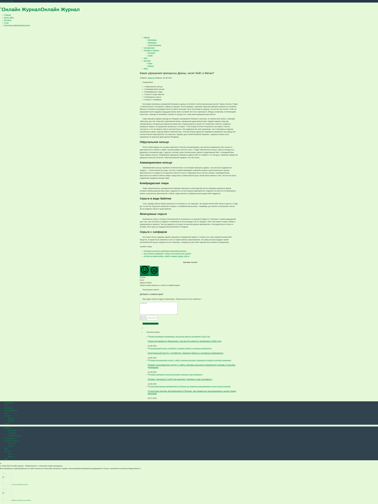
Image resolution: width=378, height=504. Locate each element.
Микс (146, 69)
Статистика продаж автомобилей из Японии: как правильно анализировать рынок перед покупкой (192, 392)
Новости (151, 78)
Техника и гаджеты (151, 50)
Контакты (8, 20)
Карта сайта (9, 18)
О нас (6, 23)
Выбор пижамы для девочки (21, 500)
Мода (150, 63)
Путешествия (149, 48)
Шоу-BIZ (147, 61)
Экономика (152, 40)
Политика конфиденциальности (17, 25)
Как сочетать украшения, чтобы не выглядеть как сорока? (167, 254)
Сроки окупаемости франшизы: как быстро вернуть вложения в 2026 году (184, 341)
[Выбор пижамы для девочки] (7, 500)
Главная (7, 15)
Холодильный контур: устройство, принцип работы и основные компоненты (185, 353)
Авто (146, 58)
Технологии (8, 403)
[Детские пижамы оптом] (7, 484)
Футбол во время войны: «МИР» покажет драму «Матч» (167, 256)
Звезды (151, 66)
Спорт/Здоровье (154, 45)
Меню (2, 1)
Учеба (150, 56)
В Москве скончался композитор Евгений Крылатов (165, 251)
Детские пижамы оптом (20, 484)
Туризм (7, 423)
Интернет (151, 53)
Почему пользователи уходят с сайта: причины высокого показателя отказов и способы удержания (191, 366)
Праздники (152, 43)
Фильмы (11, 421)
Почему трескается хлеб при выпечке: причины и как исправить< (180, 379)
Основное (9, 1)
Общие (147, 37)
